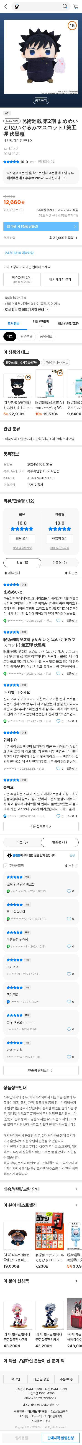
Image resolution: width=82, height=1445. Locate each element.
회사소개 (37, 1416)
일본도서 (26, 439)
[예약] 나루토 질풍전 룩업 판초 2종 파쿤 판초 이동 (17, 1245)
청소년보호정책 (59, 1411)
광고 (47, 1421)
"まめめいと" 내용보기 (41, 602)
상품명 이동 (17, 395)
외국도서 (11, 439)
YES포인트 (10, 210)
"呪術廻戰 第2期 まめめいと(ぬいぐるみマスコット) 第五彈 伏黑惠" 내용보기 (41, 652)
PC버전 (24, 1416)
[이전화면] (5, 6)
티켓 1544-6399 (56, 1389)
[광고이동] (65, 6)
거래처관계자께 (53, 1416)
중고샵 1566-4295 (43, 1393)
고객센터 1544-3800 (28, 1389)
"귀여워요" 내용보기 (41, 750)
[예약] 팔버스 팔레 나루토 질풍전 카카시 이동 (49, 1324)
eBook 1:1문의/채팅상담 (39, 1398)
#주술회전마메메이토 (55, 362)
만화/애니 (42, 439)
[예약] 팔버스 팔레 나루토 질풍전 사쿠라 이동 (17, 1325)
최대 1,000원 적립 (61, 238)
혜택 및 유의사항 (22, 548)
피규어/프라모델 (63, 439)
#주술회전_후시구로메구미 (22, 362)
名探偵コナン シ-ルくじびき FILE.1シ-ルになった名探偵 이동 (49, 1240)
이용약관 (19, 1411)
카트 (76, 6)
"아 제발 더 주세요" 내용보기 (41, 703)
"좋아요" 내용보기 (41, 798)
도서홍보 (37, 1421)
